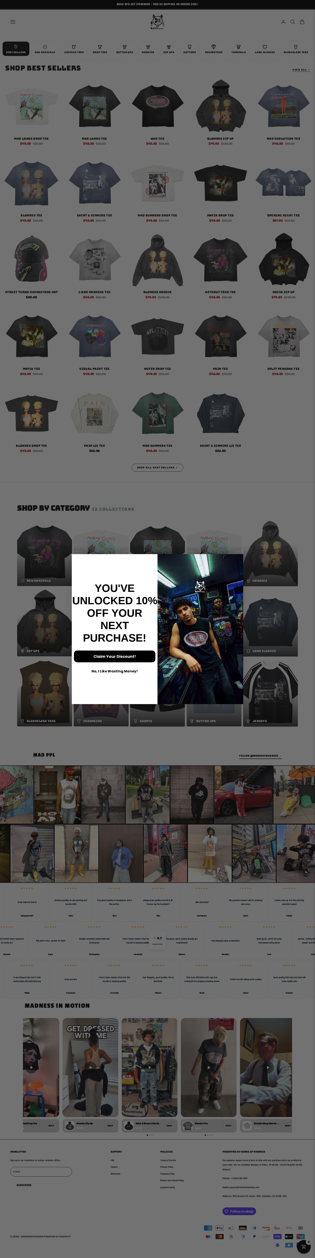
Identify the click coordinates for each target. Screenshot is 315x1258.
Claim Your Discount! (114, 656)
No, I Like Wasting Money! (115, 671)
